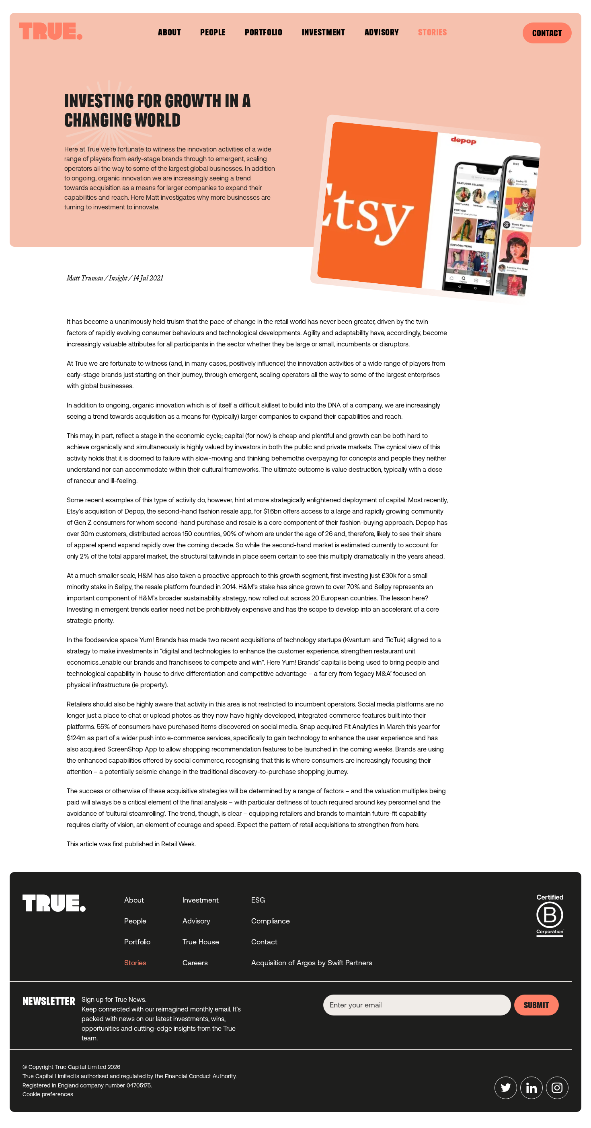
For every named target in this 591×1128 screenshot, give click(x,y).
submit (536, 1006)
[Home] (50, 31)
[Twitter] (506, 1088)
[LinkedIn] (531, 1088)
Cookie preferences (48, 1094)
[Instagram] (557, 1088)
